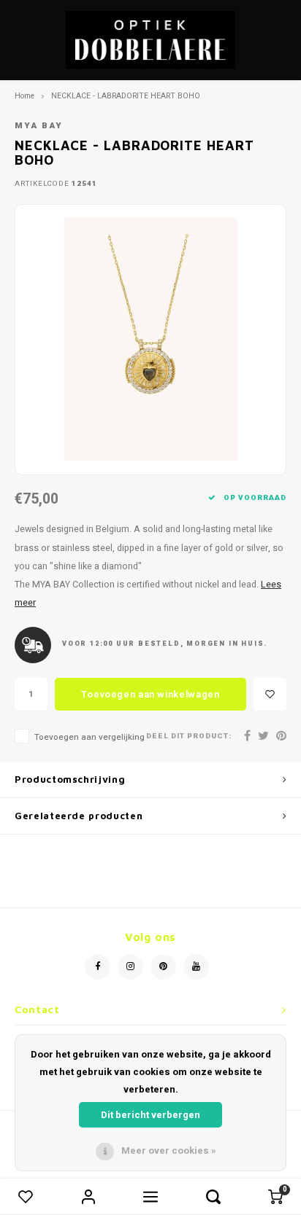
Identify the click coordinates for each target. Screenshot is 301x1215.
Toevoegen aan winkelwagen (150, 694)
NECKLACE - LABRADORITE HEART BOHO (125, 95)
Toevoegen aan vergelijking (89, 737)
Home (24, 95)
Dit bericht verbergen (150, 1115)
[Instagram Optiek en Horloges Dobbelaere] (130, 967)
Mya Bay (39, 126)
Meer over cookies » (168, 1150)
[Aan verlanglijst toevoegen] (270, 694)
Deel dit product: (189, 736)
